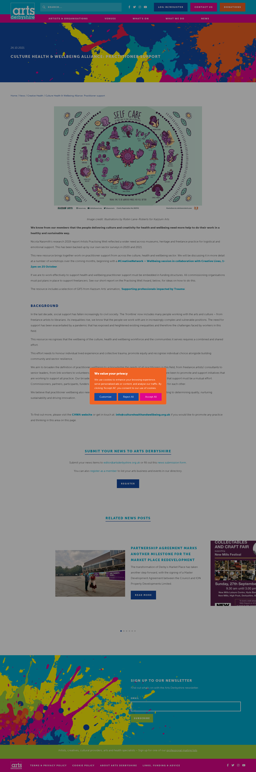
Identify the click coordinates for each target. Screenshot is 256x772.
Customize (105, 396)
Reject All (128, 396)
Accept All (151, 396)
